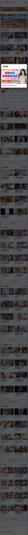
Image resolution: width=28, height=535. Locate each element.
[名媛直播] (14, 267)
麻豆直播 (9, 85)
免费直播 (4, 85)
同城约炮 (14, 85)
